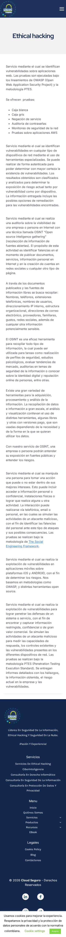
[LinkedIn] (25, 896)
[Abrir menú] (61, 9)
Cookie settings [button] (35, 931)
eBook (33, 832)
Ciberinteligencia (33, 769)
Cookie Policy (33, 849)
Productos (31, 822)
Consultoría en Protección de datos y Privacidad (33, 788)
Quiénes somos (33, 812)
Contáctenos (33, 860)
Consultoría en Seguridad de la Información (33, 780)
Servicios (32, 817)
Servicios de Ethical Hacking (33, 763)
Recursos (32, 827)
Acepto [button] (55, 931)
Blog (33, 854)
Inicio (33, 807)
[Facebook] (40, 896)
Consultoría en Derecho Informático (33, 774)
